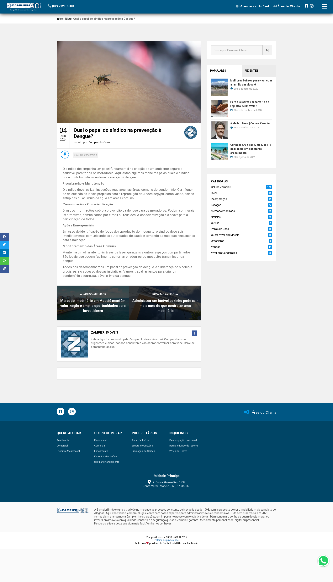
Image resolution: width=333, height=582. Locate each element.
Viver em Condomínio (85, 155)
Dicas (214, 193)
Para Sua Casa (220, 228)
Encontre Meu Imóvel (68, 451)
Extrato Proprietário (142, 445)
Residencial (63, 440)
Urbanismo (217, 240)
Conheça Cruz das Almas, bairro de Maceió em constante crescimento (250, 148)
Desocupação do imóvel (183, 440)
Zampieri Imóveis (99, 142)
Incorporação (219, 199)
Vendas (215, 246)
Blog (68, 18)
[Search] (267, 50)
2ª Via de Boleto (178, 451)
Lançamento (101, 451)
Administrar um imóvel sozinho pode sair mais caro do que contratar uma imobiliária (165, 306)
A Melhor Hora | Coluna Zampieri (251, 123)
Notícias (216, 217)
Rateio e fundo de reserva (183, 445)
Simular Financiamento (106, 461)
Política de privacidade (167, 540)
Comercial (62, 445)
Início (60, 18)
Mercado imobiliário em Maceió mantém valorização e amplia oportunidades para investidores (93, 306)
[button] (71, 6)
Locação (216, 205)
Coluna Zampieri (221, 187)
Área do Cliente (264, 412)
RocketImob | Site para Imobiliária (180, 543)
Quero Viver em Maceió (225, 234)
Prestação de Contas (143, 451)
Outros (215, 222)
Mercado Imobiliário (223, 211)
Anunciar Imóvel (141, 440)
